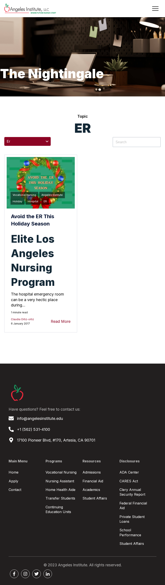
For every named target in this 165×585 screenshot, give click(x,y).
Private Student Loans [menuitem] (132, 519)
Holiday (17, 201)
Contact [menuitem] (15, 490)
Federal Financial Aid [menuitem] (133, 505)
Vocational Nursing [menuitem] (61, 472)
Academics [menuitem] (91, 490)
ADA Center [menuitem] (129, 472)
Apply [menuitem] (13, 481)
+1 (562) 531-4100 (33, 429)
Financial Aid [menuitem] (92, 481)
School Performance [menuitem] (130, 532)
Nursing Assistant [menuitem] (60, 481)
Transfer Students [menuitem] (60, 498)
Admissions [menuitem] (91, 472)
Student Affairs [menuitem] (94, 498)
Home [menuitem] (13, 472)
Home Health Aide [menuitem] (60, 490)
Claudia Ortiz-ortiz (22, 319)
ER (45, 201)
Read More (60, 321)
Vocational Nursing (24, 195)
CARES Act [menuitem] (128, 481)
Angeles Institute (52, 195)
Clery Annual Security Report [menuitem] (132, 492)
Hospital (33, 201)
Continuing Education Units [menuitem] (58, 509)
